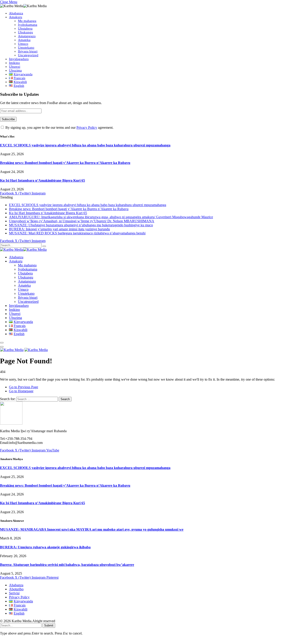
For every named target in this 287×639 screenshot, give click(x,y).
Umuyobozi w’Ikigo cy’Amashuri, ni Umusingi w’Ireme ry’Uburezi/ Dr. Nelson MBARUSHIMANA (81, 221)
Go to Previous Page (23, 387)
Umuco (23, 44)
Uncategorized (28, 55)
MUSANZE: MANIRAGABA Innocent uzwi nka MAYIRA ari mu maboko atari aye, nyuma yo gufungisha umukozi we (91, 529)
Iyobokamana (27, 24)
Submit (48, 625)
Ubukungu (25, 32)
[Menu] (2, 342)
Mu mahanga (27, 21)
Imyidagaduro (19, 59)
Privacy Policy (86, 127)
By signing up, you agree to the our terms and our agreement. (58, 127)
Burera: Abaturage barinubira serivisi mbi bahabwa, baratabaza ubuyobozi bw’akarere (67, 565)
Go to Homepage (21, 391)
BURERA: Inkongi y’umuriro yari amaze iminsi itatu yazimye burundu (59, 229)
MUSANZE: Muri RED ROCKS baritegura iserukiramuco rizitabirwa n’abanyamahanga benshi (77, 233)
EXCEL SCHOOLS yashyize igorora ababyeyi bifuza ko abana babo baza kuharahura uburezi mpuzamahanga (85, 145)
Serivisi (14, 593)
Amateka (24, 40)
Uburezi (14, 66)
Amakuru (15, 17)
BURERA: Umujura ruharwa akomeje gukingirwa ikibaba (45, 547)
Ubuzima (15, 70)
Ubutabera (25, 28)
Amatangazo (27, 36)
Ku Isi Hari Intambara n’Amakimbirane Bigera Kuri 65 (42, 180)
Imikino (14, 63)
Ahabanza (16, 13)
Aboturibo (16, 589)
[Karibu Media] (23, 249)
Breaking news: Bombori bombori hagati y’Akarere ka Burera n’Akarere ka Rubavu (65, 163)
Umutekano (26, 47)
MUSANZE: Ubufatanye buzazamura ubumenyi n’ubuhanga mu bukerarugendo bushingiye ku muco (81, 225)
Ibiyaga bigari (27, 51)
